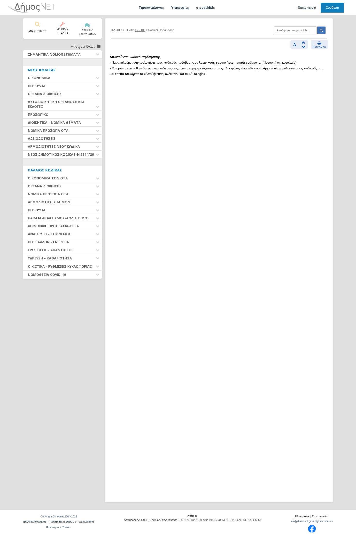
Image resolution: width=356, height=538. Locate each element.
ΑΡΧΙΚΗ (140, 30)
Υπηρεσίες (180, 7)
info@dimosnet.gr (301, 521)
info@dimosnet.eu (322, 521)
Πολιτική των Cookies (58, 527)
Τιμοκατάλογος (151, 7)
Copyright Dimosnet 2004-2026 (58, 516)
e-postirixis (205, 7)
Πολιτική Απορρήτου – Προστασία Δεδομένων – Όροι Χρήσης (58, 521)
